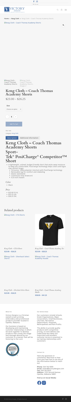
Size (8, 106)
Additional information (29, 138)
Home (6, 18)
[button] (66, 10)
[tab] (12, 138)
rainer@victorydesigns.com (53, 368)
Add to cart (14, 124)
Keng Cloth (15, 18)
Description (12, 138)
